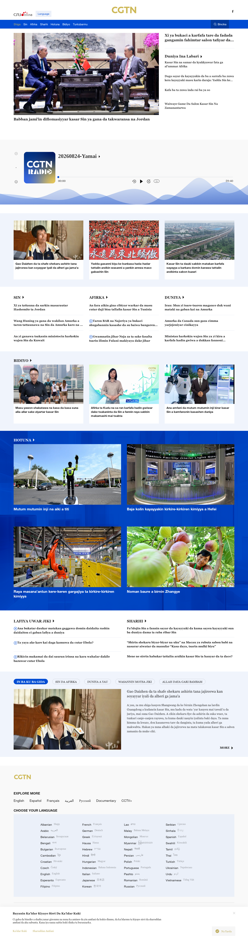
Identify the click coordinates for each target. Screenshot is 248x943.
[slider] (58, 177)
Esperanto (53, 880)
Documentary (106, 801)
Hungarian (93, 861)
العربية (69, 801)
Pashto (132, 874)
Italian (91, 874)
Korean (91, 886)
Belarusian (54, 837)
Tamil (173, 849)
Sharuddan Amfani (43, 930)
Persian (133, 855)
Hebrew (91, 849)
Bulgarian (53, 849)
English (19, 801)
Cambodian (50, 855)
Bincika (222, 24)
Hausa (90, 843)
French (92, 824)
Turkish (175, 861)
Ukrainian (179, 868)
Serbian (176, 824)
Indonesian (99, 868)
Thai (172, 855)
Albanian (50, 824)
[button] (54, 111)
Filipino (50, 886)
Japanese (93, 880)
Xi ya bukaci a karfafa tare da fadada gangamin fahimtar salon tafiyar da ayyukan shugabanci (199, 37)
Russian (134, 886)
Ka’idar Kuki (20, 930)
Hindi (88, 855)
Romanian (136, 880)
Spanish (176, 837)
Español (35, 801)
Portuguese (137, 868)
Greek (92, 837)
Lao (129, 824)
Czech (48, 868)
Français (53, 801)
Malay (136, 831)
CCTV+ (126, 801)
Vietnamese (180, 880)
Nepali (132, 849)
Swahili (176, 843)
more (225, 747)
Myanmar (138, 843)
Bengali (48, 843)
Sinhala (175, 831)
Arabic (49, 831)
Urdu (172, 874)
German (92, 831)
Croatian (51, 861)
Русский (85, 801)
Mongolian (136, 837)
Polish (132, 861)
